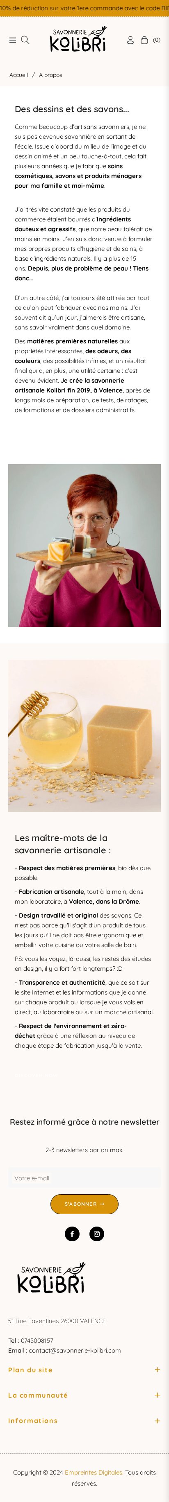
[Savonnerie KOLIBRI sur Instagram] (96, 1234)
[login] (127, 39)
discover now (36, 440)
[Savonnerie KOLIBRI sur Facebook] (72, 1234)
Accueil (18, 75)
